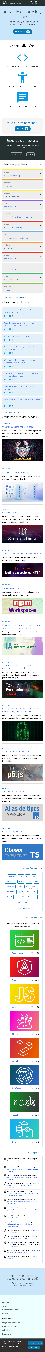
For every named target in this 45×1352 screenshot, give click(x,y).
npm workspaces (10, 588)
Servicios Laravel (10, 513)
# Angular (14, 980)
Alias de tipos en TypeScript (15, 791)
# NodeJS (14, 1115)
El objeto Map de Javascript (15, 472)
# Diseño (14, 1034)
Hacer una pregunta (9, 1327)
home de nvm (13, 1246)
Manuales (5, 1302)
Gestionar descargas (10, 1310)
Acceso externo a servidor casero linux (18, 336)
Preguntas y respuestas (11, 1323)
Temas (4, 1306)
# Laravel (14, 1061)
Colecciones (7, 1330)
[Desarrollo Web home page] (11, 2)
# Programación (16, 953)
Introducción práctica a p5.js (15, 751)
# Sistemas (14, 1142)
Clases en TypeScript (12, 831)
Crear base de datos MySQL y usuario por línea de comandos (23, 1185)
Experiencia (6, 1334)
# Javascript (15, 1007)
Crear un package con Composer (18, 427)
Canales (5, 1314)
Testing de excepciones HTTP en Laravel (21, 553)
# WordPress (15, 1088)
